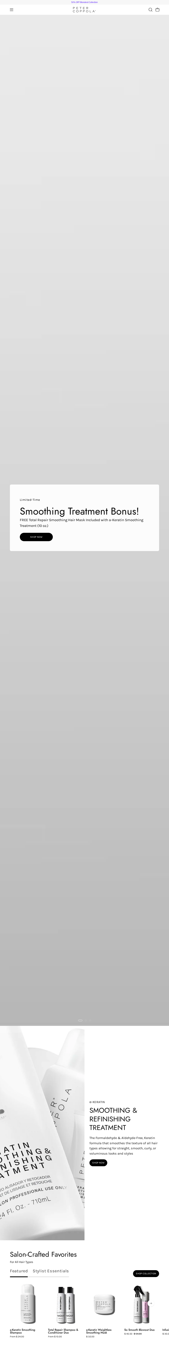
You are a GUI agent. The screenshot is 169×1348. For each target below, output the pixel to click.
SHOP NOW (98, 1162)
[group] (84, 2)
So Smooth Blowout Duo (139, 1329)
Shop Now (36, 537)
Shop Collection (146, 1273)
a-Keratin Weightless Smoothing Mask (98, 1331)
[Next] (151, 1303)
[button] (150, 9)
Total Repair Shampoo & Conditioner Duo (63, 1331)
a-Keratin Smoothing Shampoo (22, 1331)
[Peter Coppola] (84, 9)
